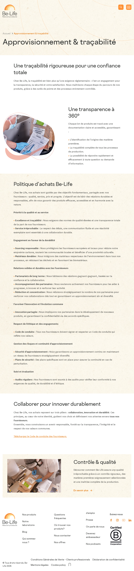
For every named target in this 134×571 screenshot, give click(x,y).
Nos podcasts (93, 544)
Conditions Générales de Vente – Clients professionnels (60, 560)
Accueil (7, 34)
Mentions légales (39, 565)
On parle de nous (95, 527)
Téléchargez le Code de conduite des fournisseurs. (40, 436)
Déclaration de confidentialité (109, 560)
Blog (24, 532)
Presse (89, 520)
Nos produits (29, 515)
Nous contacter (62, 536)
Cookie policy (58, 565)
